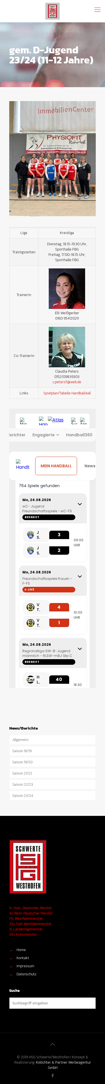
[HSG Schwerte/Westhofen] (52, 11)
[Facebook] (52, 1075)
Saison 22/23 (22, 784)
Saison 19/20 (22, 762)
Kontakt (23, 958)
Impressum (25, 966)
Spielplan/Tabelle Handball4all (67, 393)
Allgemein (20, 739)
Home (21, 949)
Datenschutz (26, 974)
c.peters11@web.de (67, 382)
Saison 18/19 (22, 751)
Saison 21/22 (22, 773)
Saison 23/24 (22, 795)
